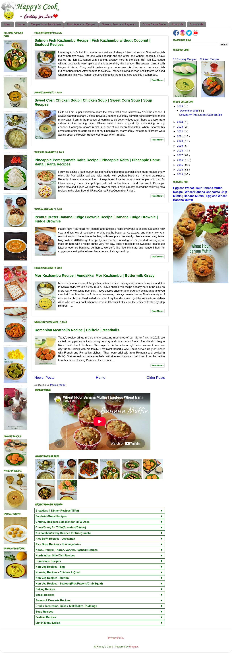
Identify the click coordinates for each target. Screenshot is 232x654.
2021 (180, 136)
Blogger (133, 646)
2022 (180, 131)
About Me (177, 24)
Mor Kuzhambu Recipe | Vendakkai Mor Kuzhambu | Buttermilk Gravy (94, 275)
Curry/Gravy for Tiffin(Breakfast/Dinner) (61, 527)
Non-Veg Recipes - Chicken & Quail (58, 572)
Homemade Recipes (48, 561)
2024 (180, 122)
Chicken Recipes (209, 59)
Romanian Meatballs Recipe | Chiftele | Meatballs (77, 330)
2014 (180, 169)
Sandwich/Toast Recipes (51, 516)
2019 (180, 145)
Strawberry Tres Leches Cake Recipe (200, 114)
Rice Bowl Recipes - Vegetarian (55, 538)
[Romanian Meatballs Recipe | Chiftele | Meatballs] (45, 363)
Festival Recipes (46, 617)
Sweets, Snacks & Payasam (119, 24)
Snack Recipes (45, 594)
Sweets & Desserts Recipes (53, 600)
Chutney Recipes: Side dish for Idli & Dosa (62, 521)
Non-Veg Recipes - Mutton (52, 577)
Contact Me (196, 24)
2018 (180, 150)
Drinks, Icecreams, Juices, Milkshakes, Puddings (66, 605)
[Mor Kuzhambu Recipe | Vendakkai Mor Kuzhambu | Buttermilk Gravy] (45, 309)
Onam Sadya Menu (154, 24)
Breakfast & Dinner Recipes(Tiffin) (57, 510)
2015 (180, 165)
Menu (7, 24)
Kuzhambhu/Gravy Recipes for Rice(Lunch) (63, 533)
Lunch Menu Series (48, 622)
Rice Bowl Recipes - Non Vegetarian (58, 544)
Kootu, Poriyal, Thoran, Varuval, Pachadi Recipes (67, 549)
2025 (180, 106)
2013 (180, 174)
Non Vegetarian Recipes (81, 24)
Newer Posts (44, 377)
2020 (180, 141)
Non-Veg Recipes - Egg (50, 566)
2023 (180, 126)
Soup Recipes (44, 611)
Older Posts (156, 377)
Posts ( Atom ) (58, 385)
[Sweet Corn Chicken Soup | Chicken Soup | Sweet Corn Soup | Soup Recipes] (45, 138)
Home (21, 24)
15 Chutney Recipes (184, 59)
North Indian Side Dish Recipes (55, 555)
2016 (180, 160)
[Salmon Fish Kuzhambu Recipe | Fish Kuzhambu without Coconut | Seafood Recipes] (45, 78)
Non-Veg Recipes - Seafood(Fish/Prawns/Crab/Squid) (69, 583)
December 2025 (189, 110)
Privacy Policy (116, 637)
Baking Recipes (45, 589)
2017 (180, 155)
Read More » (157, 80)
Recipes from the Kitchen (46, 24)
